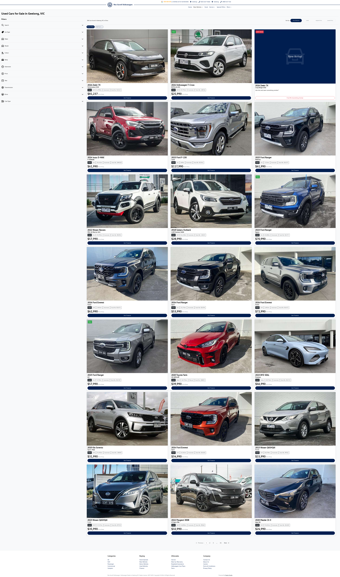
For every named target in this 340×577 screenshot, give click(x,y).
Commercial (111, 566)
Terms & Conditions (209, 566)
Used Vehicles (143, 566)
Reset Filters (90, 27)
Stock (206, 7)
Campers (110, 568)
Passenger (111, 564)
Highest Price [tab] (319, 20)
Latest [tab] (307, 20)
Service (211, 7)
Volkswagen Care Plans (178, 566)
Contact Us (206, 560)
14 (220, 543)
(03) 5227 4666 (205, 2)
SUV (109, 562)
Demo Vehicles (143, 564)
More (228, 7)
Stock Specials (143, 560)
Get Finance (127, 98)
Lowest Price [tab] (330, 20)
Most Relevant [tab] (296, 20)
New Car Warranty (177, 562)
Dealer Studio (228, 575)
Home (190, 7)
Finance (141, 568)
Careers (205, 564)
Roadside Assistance (177, 564)
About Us (206, 562)
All (108, 560)
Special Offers (221, 7)
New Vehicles (197, 7)
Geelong (194, 2)
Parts (173, 568)
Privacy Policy (207, 568)
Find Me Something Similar (295, 98)
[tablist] (313, 20)
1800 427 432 (226, 2)
